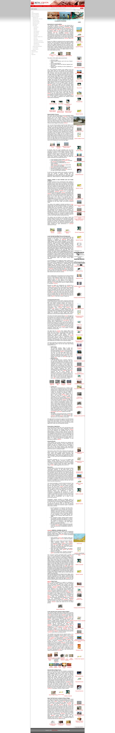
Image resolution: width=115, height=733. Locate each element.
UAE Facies (79, 31)
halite (48, 96)
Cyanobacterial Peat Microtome (79, 472)
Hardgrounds (79, 246)
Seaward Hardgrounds (79, 156)
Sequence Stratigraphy (35, 14)
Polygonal (79, 347)
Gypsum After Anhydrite (68, 724)
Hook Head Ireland (36, 20)
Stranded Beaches (79, 174)
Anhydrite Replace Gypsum (79, 620)
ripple (72, 204)
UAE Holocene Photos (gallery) (39, 42)
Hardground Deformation (79, 266)
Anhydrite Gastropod (69, 667)
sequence (62, 351)
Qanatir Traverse (79, 46)
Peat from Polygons (63, 384)
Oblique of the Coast (53, 147)
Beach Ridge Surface (53, 694)
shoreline (49, 84)
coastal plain (61, 25)
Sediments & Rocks (34, 51)
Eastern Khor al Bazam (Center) (60, 112)
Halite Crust (79, 61)
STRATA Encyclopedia (35, 13)
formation (54, 587)
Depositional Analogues (35, 16)
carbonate (59, 29)
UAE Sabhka (36, 35)
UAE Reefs (35, 28)
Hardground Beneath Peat (79, 297)
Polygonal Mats (79, 334)
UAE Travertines (36, 32)
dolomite (70, 542)
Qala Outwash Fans (79, 73)
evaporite (53, 29)
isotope (52, 464)
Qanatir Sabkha (79, 41)
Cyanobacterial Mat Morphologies (79, 317)
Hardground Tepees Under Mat (79, 287)
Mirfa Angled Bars (53, 103)
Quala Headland (79, 80)
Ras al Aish (79, 87)
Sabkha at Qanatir (79, 493)
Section (79, 10)
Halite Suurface (51, 667)
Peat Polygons (79, 354)
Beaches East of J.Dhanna (68, 105)
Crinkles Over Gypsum (79, 383)
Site (75, 10)
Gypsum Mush (79, 407)
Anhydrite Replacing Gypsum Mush (50, 659)
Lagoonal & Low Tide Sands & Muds (66, 147)
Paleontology (33, 50)
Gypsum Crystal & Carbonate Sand (79, 722)
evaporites (55, 283)
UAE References (36, 43)
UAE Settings (35, 25)
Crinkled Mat (79, 592)
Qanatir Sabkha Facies (79, 138)
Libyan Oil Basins (35, 49)
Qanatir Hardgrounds (79, 232)
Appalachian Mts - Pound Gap (37, 18)
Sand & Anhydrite (79, 710)
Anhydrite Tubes (79, 650)
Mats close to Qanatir (69, 384)
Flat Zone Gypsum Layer (79, 599)
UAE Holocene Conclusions (38, 40)
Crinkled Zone (79, 379)
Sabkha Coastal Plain (79, 36)
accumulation (68, 27)
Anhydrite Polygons (79, 628)
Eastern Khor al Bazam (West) (52, 111)
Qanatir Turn (79, 125)
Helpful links (33, 54)
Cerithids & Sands (79, 198)
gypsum (63, 164)
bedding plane (66, 628)
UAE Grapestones (36, 31)
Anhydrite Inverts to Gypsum (52, 725)
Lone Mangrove (59, 232)
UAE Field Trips (35, 24)
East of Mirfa (60, 103)
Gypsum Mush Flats (60, 609)
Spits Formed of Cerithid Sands (79, 206)
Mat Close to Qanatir (58, 147)
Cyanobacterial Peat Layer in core (79, 478)
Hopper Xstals (59, 667)
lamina (48, 93)
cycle (71, 555)
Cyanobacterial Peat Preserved (79, 453)
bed (66, 268)
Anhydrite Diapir (64, 667)
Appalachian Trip (35, 17)
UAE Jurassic (36, 39)
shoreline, (61, 305)
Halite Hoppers (55, 667)
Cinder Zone (79, 324)
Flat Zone (79, 397)
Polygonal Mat (58, 384)
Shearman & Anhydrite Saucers (79, 715)
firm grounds (65, 160)
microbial (58, 330)
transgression (55, 31)
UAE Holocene (36, 27)
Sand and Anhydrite (60, 55)
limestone (61, 190)
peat (57, 278)
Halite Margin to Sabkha (79, 67)
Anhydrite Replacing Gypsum (62, 658)
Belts (79, 555)
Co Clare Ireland (35, 47)
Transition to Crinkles (79, 373)
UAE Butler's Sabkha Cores (38, 36)
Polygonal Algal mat (52, 384)
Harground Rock (79, 271)
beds (72, 94)
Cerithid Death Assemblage (79, 211)
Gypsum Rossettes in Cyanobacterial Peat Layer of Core (79, 640)
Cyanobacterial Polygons (79, 161)
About (32, 53)
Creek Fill (79, 348)
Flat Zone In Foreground (79, 388)
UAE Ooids (35, 29)
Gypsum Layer (79, 398)
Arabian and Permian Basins (37, 46)
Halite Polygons (68, 55)
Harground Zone (79, 278)
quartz (72, 38)
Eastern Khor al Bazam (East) (68, 112)
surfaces (68, 162)
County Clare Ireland (36, 21)
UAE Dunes (35, 38)
